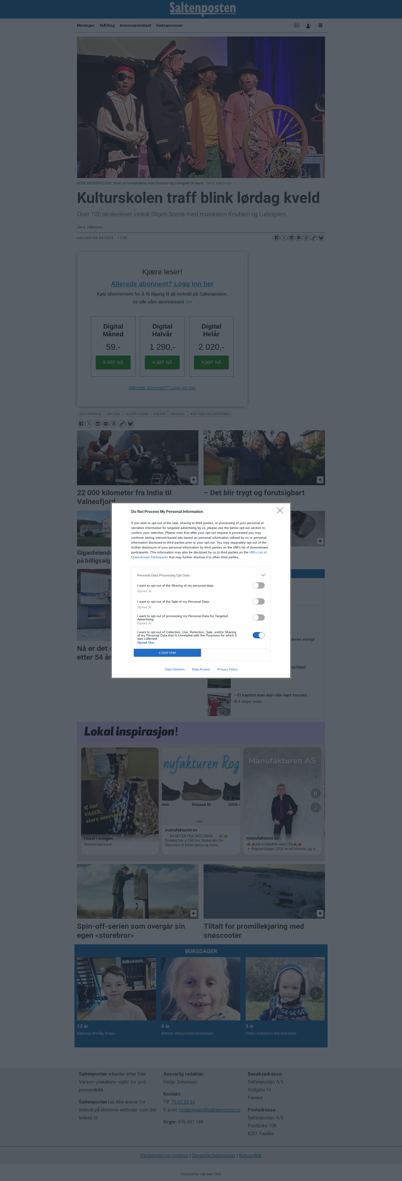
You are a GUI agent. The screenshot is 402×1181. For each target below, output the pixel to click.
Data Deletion (175, 669)
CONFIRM (167, 653)
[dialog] (201, 590)
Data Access (201, 669)
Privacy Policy (227, 669)
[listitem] (201, 575)
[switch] (259, 585)
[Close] (281, 512)
